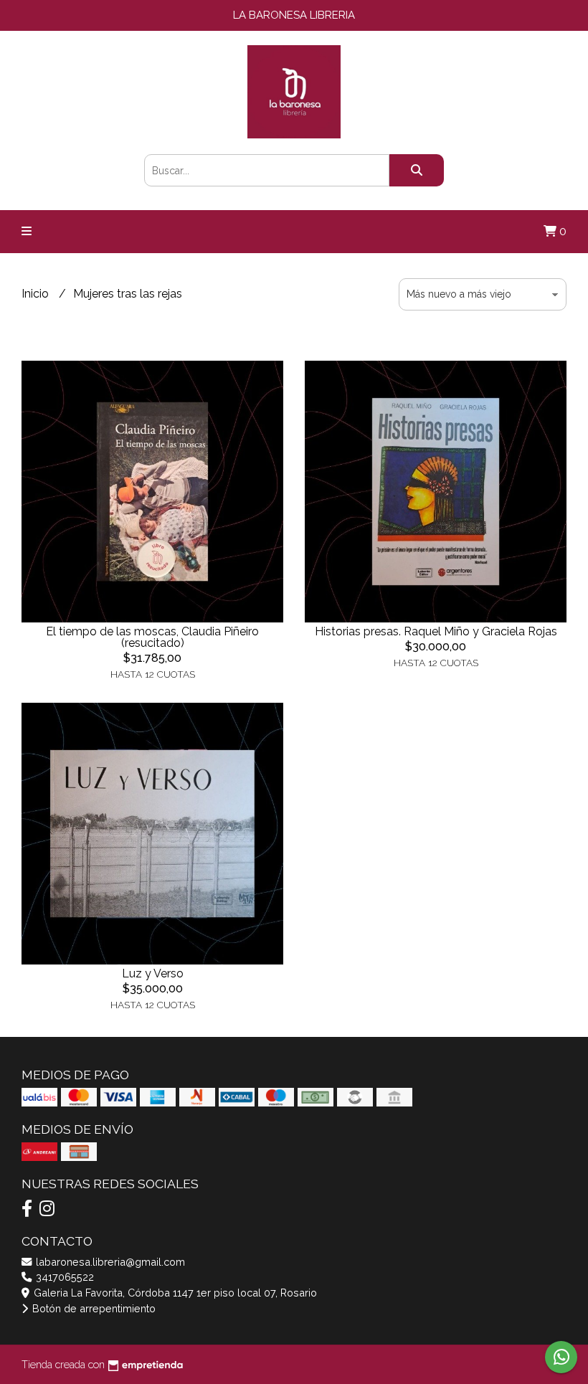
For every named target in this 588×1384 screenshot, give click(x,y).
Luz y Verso (153, 973)
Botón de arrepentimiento (92, 1308)
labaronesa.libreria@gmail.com (109, 1262)
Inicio (37, 293)
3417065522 (63, 1277)
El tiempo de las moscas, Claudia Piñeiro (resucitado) (152, 637)
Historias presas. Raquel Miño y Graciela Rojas (436, 631)
